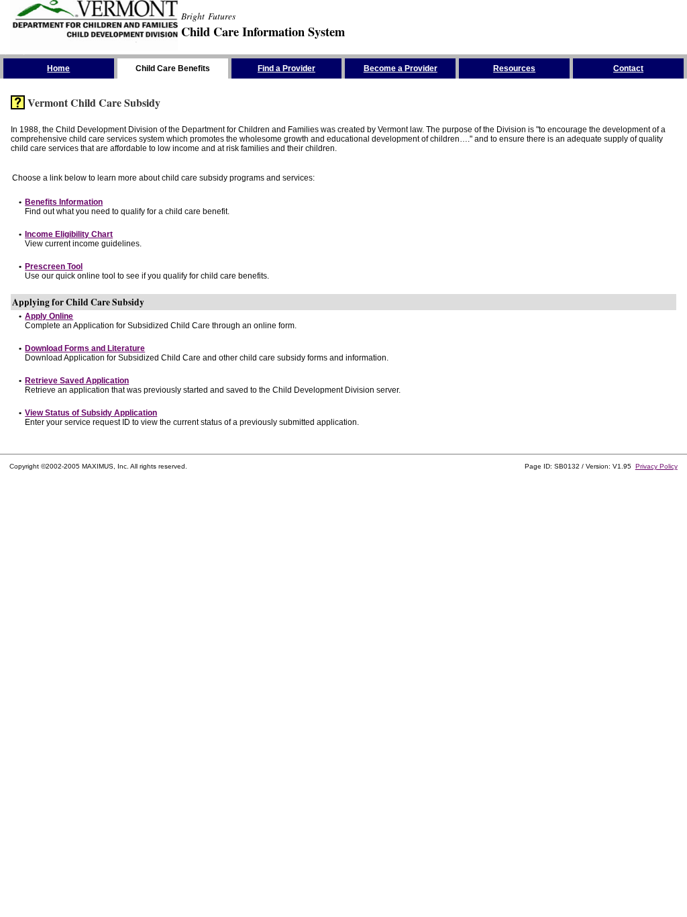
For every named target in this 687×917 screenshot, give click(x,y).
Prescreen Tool (54, 266)
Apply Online (49, 316)
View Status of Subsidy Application (91, 413)
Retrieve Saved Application (77, 380)
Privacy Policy (656, 466)
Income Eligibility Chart (69, 234)
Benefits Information (64, 202)
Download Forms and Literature (85, 348)
